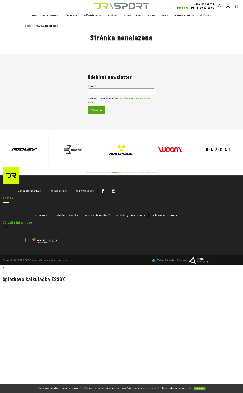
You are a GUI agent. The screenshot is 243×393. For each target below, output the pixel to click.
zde (189, 388)
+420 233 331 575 (204, 4)
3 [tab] (101, 172)
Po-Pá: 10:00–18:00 (195, 7)
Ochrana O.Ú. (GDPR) (164, 215)
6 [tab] (121, 172)
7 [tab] (128, 172)
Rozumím (199, 388)
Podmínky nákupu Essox (130, 215)
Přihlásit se (96, 110)
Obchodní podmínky (66, 215)
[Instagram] (113, 191)
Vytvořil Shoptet (166, 260)
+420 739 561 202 (84, 191)
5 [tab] (115, 172)
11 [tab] (154, 172)
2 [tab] (95, 172)
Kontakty (41, 215)
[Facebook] (102, 191)
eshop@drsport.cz (29, 191)
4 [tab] (108, 172)
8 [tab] (134, 172)
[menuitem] (34, 15)
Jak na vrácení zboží (97, 215)
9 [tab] (141, 172)
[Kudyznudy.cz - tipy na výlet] (45, 240)
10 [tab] (148, 172)
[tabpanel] (24, 149)
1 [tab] (88, 172)
